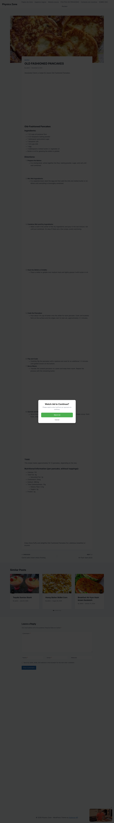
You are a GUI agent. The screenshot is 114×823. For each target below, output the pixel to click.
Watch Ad (57, 415)
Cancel (57, 420)
